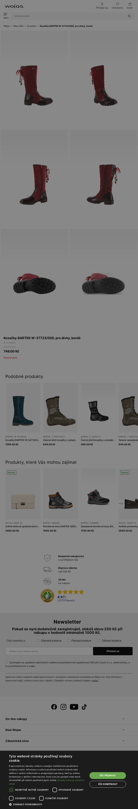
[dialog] (69, 404)
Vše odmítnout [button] (107, 784)
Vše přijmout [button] (108, 775)
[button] (47, 804)
